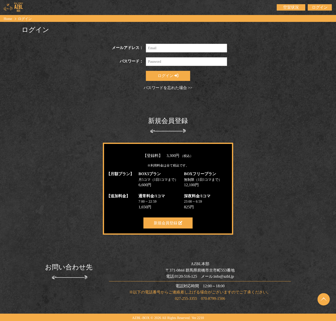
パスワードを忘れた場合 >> (168, 88)
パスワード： (131, 61)
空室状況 (291, 7)
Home (8, 19)
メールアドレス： (127, 48)
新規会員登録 (166, 223)
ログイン (320, 7)
